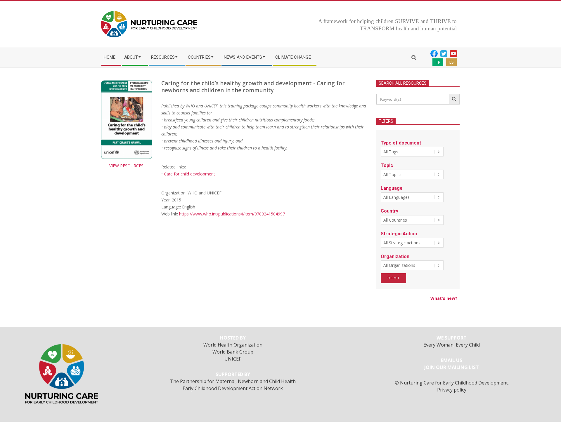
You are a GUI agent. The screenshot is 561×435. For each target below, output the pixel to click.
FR (437, 62)
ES (451, 62)
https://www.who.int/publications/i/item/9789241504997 (232, 214)
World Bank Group (232, 352)
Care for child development (189, 174)
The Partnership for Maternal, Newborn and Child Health (233, 381)
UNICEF (232, 359)
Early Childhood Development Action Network (233, 388)
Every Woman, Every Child (451, 345)
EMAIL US (451, 360)
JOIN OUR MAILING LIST (451, 367)
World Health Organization (232, 345)
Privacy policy (451, 390)
